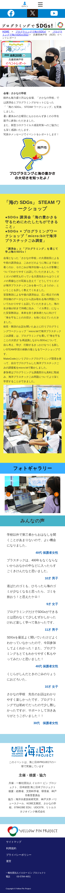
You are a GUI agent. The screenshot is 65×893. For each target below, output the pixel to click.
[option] (32, 494)
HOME (5, 31)
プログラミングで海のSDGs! (31, 31)
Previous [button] (9, 495)
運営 (8, 861)
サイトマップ (13, 841)
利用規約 (11, 848)
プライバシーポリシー (18, 854)
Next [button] (56, 495)
